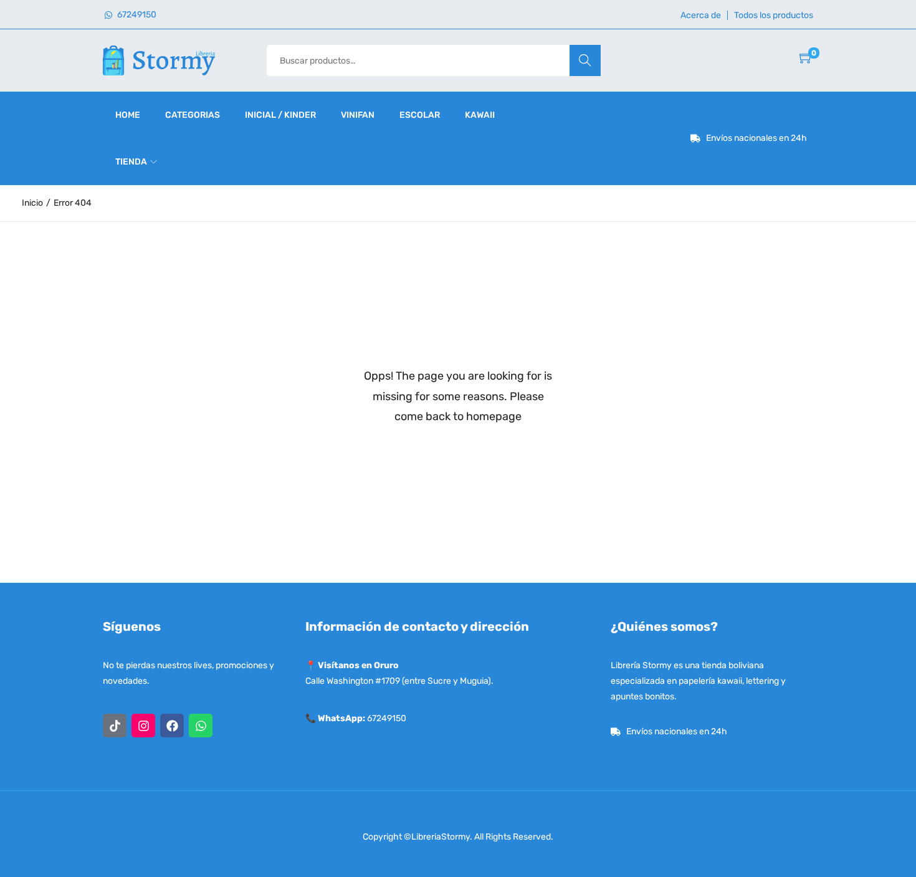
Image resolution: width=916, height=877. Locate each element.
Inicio (32, 203)
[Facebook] (172, 725)
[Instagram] (143, 725)
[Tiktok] (114, 725)
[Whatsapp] (200, 725)
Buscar (585, 60)
